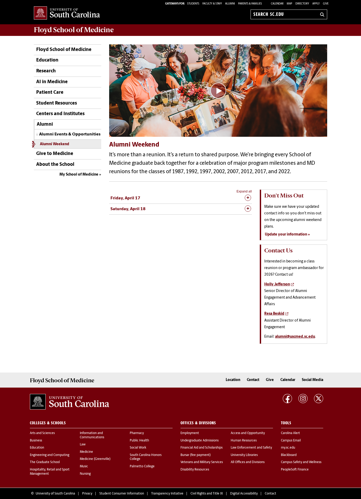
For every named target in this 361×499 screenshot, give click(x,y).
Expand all (244, 191)
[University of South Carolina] (69, 402)
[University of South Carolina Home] (67, 13)
